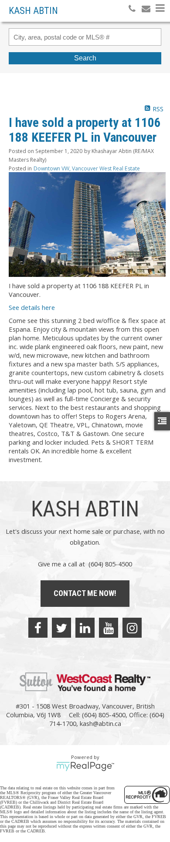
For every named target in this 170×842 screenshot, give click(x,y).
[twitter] (61, 628)
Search (85, 58)
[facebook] (38, 628)
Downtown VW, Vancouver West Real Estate (87, 168)
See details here (32, 307)
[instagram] (132, 628)
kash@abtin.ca (100, 723)
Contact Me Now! (85, 593)
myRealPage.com (85, 766)
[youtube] (108, 628)
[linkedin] (85, 628)
